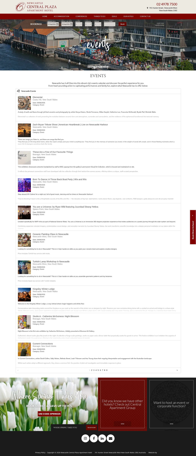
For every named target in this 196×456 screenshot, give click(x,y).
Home (44, 16)
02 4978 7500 (167, 4)
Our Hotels (128, 16)
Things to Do (99, 16)
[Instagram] (85, 438)
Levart (159, 452)
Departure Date (66, 21)
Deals (114, 16)
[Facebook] (94, 438)
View (122, 424)
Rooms (96, 21)
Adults (77, 21)
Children (88, 21)
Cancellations (159, 25)
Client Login (160, 23)
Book (123, 24)
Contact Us (145, 16)
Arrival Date (51, 21)
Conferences (81, 16)
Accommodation (61, 16)
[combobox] (78, 24)
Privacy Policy (40, 452)
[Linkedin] (102, 438)
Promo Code (108, 21)
